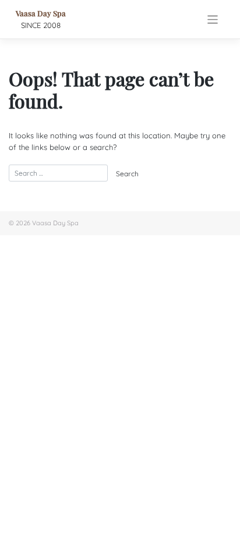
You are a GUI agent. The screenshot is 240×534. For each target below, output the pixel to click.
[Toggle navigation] (213, 19)
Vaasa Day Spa (41, 13)
